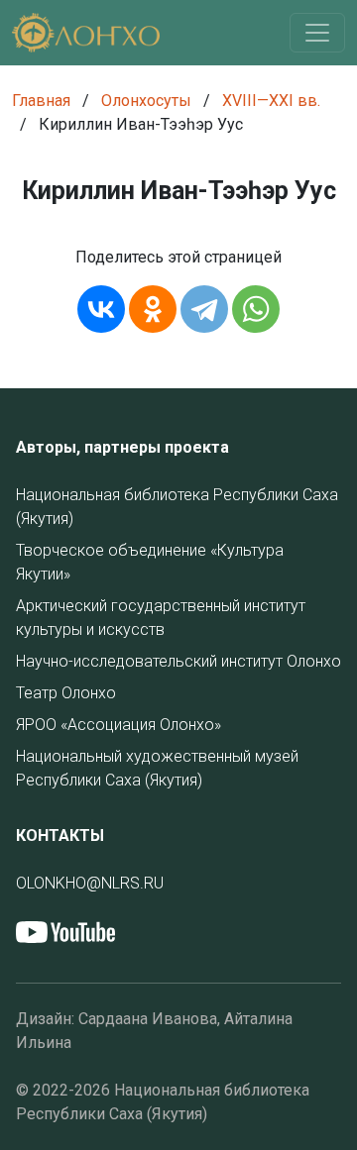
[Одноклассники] (153, 309)
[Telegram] (204, 309)
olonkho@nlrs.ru (90, 883)
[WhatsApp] (256, 309)
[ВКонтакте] (101, 309)
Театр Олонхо (66, 692)
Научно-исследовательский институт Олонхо (178, 661)
